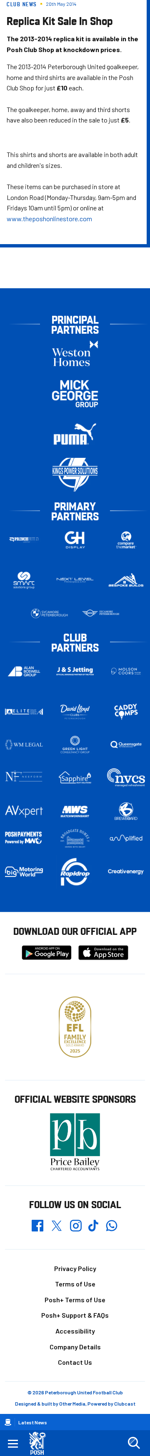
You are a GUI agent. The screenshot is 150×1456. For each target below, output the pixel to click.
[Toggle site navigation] (13, 1443)
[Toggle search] (134, 1443)
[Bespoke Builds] (126, 580)
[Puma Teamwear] (75, 434)
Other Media (72, 1403)
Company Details (75, 1347)
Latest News (32, 1422)
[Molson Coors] (126, 671)
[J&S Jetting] (75, 671)
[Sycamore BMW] (49, 613)
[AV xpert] (24, 811)
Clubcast (124, 1403)
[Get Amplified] (126, 838)
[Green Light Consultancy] (75, 744)
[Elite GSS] (24, 711)
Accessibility (75, 1331)
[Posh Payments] (24, 838)
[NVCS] (126, 777)
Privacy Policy (75, 1268)
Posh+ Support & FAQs (75, 1315)
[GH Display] (75, 540)
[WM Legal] (24, 744)
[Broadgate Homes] (75, 838)
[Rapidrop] (75, 872)
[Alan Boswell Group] (24, 671)
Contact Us (75, 1362)
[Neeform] (24, 777)
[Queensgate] (126, 744)
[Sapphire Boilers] (75, 777)
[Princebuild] (24, 540)
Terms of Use (75, 1284)
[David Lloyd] (75, 712)
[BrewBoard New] (126, 811)
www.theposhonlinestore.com (49, 218)
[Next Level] (75, 580)
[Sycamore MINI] (101, 613)
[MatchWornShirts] (75, 811)
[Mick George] (75, 394)
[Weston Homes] (75, 353)
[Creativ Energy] (126, 872)
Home (7, 1422)
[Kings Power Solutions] (75, 475)
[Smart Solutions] (24, 580)
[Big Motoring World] (24, 872)
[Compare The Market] (126, 540)
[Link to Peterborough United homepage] (40, 1443)
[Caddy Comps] (126, 711)
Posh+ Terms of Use (75, 1300)
